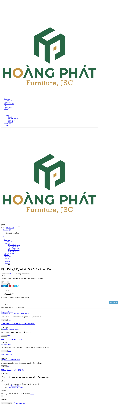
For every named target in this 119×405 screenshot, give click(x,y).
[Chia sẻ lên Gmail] (13, 286)
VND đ (10, 122)
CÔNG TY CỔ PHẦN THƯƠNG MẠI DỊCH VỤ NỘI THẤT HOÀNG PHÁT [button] (26, 377)
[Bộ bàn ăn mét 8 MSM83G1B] (10, 360)
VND (6, 115)
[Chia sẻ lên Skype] (15, 286)
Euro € (10, 117)
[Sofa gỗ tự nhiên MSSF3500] (10, 329)
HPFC (11, 274)
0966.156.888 (10, 228)
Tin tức (6, 105)
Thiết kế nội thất (9, 104)
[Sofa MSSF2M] (6, 344)
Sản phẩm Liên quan (7, 312)
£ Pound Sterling (13, 118)
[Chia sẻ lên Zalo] (18, 286)
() (7, 230)
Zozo (32, 394)
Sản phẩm (7, 102)
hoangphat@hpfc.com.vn (16, 387)
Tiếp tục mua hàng (6, 403)
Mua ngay (4, 320)
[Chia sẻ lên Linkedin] (7, 286)
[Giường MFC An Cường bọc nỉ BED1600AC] (15, 313)
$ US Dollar (11, 120)
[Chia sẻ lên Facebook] (2, 286)
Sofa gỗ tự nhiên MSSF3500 (11, 339)
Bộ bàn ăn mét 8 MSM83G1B (12, 370)
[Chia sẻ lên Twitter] (4, 286)
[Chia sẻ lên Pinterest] (10, 286)
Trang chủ (7, 99)
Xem (9, 320)
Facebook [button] (4, 390)
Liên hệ (6, 109)
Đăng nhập (7, 123)
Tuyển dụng (8, 107)
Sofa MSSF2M (6, 355)
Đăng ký (7, 125)
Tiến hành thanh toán (19, 403)
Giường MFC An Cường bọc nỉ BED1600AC (18, 324)
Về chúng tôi (8, 100)
